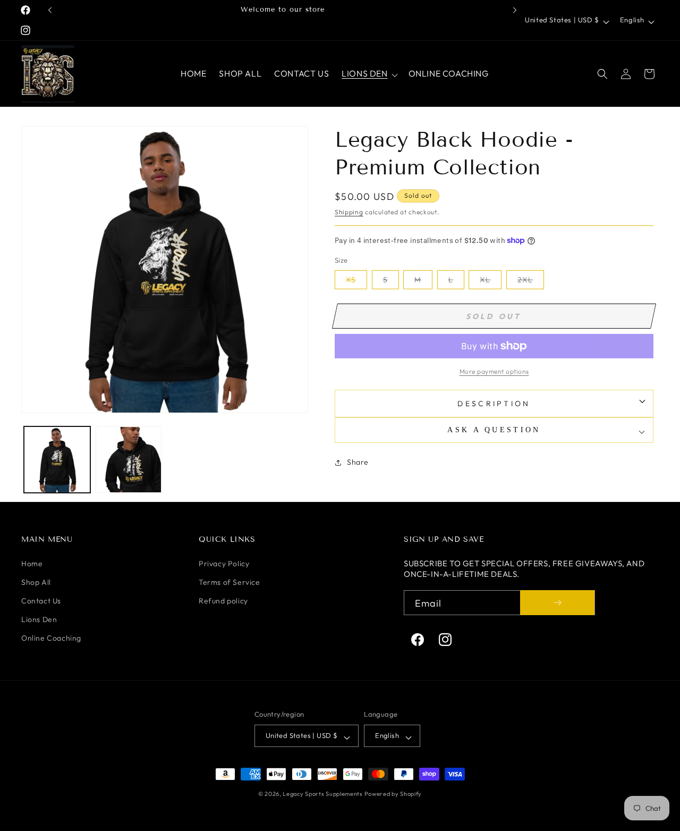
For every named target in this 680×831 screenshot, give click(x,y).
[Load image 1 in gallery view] (57, 459)
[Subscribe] (557, 602)
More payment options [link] (494, 371)
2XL (530, 281)
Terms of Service (229, 582)
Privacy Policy (224, 563)
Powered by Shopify (393, 794)
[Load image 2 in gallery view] (129, 459)
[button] (368, 74)
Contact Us (41, 601)
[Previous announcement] (50, 10)
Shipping (349, 212)
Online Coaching (51, 638)
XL (491, 281)
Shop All (36, 582)
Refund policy (223, 601)
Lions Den (39, 619)
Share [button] (358, 462)
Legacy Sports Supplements (323, 794)
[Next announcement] (514, 10)
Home (31, 563)
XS (356, 281)
